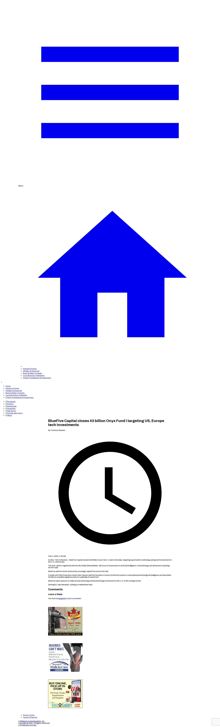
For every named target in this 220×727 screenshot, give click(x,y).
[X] (10, 404)
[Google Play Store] (14, 413)
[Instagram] (11, 406)
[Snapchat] (10, 408)
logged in (62, 598)
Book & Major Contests (32, 373)
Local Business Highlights (34, 375)
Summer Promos (30, 368)
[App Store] (11, 411)
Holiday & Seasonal (31, 371)
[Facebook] (10, 401)
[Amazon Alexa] (9, 415)
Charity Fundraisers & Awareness (37, 378)
